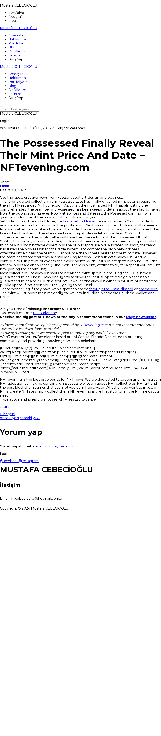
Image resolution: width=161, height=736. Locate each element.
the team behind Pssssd (76, 221)
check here (148, 289)
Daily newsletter (141, 317)
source (6, 407)
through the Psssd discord (111, 289)
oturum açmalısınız (57, 446)
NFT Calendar (44, 313)
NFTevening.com (94, 325)
